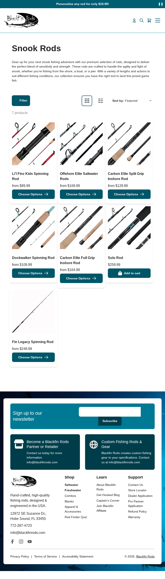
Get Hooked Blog (108, 495)
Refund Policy (137, 511)
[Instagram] (21, 541)
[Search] (141, 20)
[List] (100, 100)
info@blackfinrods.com (42, 462)
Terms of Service (45, 556)
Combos (70, 495)
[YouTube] (30, 541)
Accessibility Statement (77, 556)
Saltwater (71, 485)
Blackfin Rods (145, 556)
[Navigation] (158, 20)
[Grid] (87, 100)
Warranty (134, 517)
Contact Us (135, 485)
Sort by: (118, 100)
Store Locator (137, 490)
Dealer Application (140, 495)
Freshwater (73, 490)
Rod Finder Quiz (76, 517)
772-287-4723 (21, 525)
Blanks (69, 501)
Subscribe (109, 421)
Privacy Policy (19, 556)
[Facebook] (12, 541)
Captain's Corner (107, 500)
